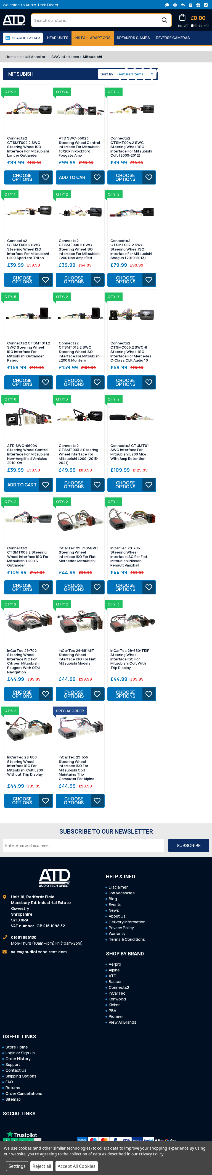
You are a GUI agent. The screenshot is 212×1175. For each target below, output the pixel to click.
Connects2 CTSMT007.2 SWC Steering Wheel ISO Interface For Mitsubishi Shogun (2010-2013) (131, 249)
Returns (13, 1087)
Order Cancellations (24, 1093)
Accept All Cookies (77, 1166)
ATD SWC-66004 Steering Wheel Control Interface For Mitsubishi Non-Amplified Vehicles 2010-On (28, 454)
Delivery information (127, 921)
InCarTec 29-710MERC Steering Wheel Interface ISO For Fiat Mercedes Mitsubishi (78, 554)
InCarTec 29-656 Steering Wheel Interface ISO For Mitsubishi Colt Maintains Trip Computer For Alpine (76, 768)
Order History (18, 1058)
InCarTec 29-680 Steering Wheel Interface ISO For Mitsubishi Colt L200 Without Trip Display (25, 766)
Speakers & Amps (133, 37)
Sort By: (107, 74)
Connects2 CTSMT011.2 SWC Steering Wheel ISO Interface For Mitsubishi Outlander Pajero (28, 352)
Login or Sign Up (20, 1052)
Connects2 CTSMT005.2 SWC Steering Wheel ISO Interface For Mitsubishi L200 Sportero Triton (28, 249)
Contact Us (16, 1070)
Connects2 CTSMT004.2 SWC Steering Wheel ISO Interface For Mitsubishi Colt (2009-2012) (131, 147)
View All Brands (122, 1022)
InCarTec (117, 993)
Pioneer (116, 1016)
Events (115, 904)
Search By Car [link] (26, 37)
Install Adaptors (93, 37)
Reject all (42, 1166)
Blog (113, 898)
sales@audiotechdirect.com (39, 951)
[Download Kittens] (194, 25)
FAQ (9, 1081)
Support (13, 1064)
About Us (117, 916)
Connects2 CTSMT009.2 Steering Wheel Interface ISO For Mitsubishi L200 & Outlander (28, 557)
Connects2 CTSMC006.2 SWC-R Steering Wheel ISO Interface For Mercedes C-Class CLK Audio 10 (131, 352)
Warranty (117, 933)
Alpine (114, 970)
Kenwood (117, 999)
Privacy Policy (121, 927)
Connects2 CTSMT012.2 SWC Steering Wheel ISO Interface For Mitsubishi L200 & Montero (79, 352)
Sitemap (13, 1099)
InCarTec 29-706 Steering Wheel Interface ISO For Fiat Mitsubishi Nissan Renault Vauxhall (128, 557)
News (114, 910)
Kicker (114, 1004)
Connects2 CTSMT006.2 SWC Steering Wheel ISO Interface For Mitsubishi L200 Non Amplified (79, 249)
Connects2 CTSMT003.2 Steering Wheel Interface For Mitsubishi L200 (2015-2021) (79, 454)
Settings (17, 1166)
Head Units (57, 37)
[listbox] (136, 74)
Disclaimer (118, 887)
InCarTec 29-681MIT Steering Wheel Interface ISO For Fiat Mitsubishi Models (77, 657)
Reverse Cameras (173, 37)
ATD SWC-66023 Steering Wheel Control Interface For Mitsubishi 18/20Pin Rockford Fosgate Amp (79, 147)
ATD (112, 975)
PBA (112, 1010)
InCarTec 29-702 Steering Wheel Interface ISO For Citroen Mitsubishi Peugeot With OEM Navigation (23, 662)
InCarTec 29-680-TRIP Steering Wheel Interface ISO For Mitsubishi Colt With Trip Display (129, 659)
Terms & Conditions (127, 939)
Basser (115, 981)
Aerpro (115, 964)
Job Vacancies (122, 892)
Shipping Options (21, 1076)
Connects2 (119, 987)
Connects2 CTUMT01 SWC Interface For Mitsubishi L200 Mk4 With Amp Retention (129, 452)
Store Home (17, 1047)
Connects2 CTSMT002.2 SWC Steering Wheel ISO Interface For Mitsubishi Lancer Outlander (28, 147)
